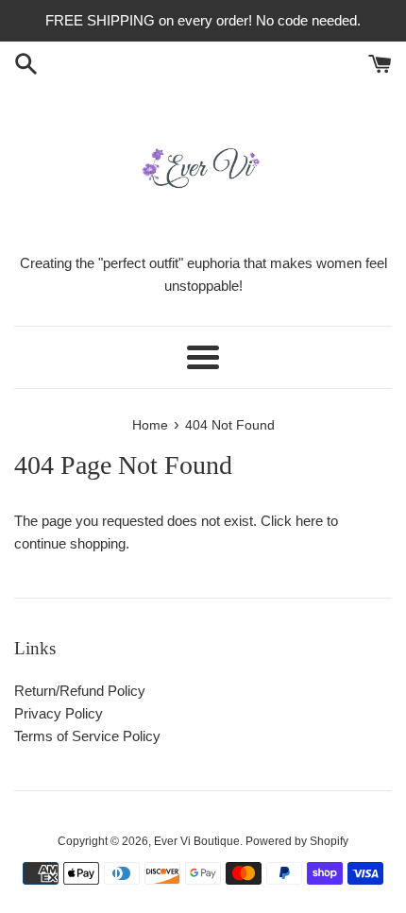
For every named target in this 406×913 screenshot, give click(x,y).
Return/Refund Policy (79, 691)
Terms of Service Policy (87, 736)
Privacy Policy (58, 713)
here (309, 521)
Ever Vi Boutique (197, 841)
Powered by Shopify (296, 841)
